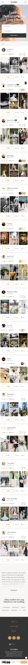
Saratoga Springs (11, 465)
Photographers (18, 6)
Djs (20, 610)
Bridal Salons (14, 610)
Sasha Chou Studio (12, 498)
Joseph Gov (10, 49)
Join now (23, 662)
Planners (23, 607)
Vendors (9, 6)
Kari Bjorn (9, 223)
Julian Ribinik (10, 156)
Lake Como (19, 86)
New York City (10, 86)
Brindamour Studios (12, 292)
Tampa (18, 122)
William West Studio (12, 188)
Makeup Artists (5, 610)
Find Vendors (14, 35)
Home (3, 6)
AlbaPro (9, 358)
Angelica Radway (11, 427)
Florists (24, 610)
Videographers (15, 607)
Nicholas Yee (10, 120)
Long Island (10, 51)
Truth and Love (11, 394)
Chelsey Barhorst (11, 532)
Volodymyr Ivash (11, 84)
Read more (14, 590)
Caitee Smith (10, 463)
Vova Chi (9, 325)
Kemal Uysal (10, 256)
